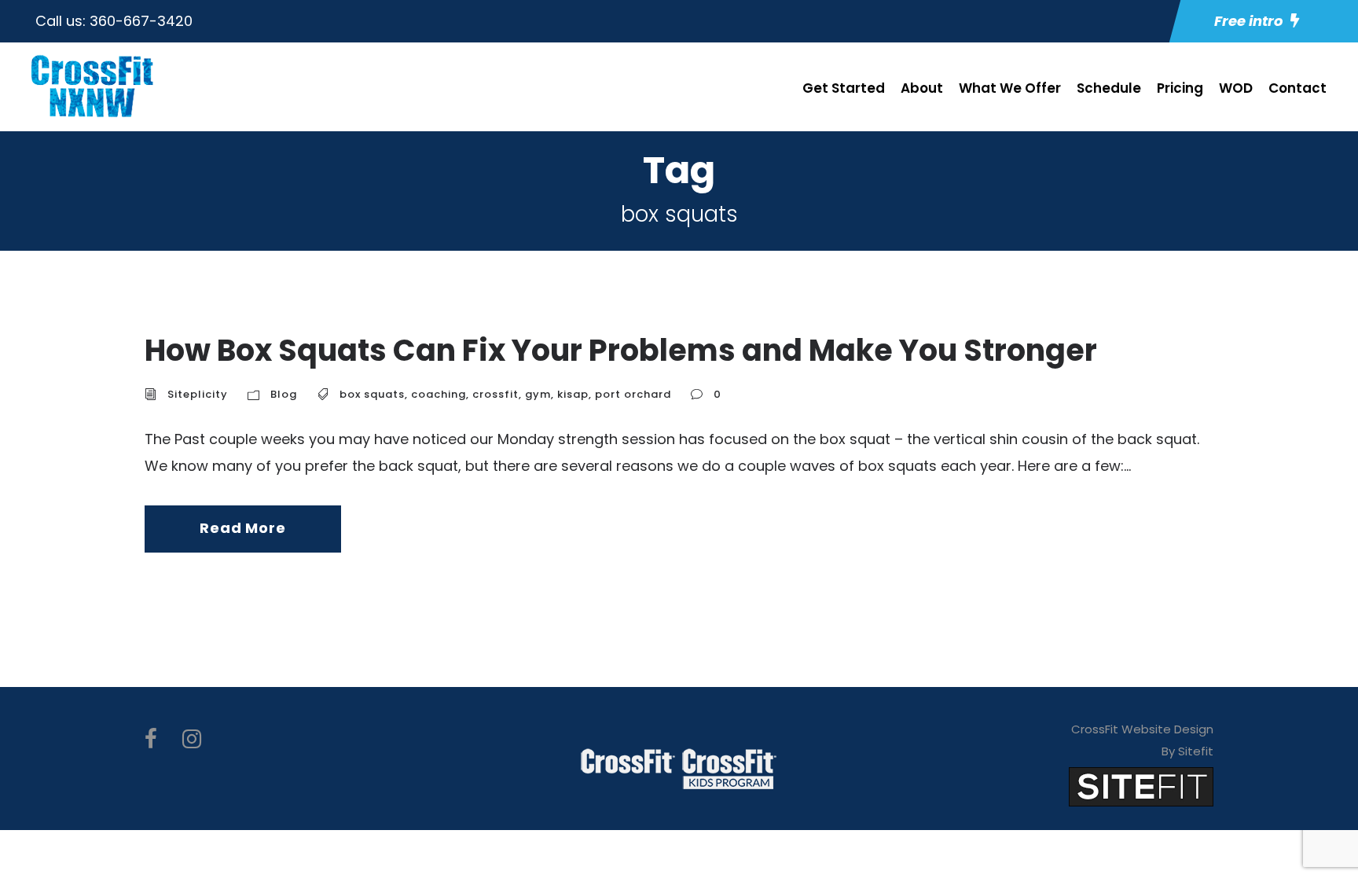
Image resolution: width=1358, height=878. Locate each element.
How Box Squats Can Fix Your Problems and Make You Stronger (621, 350)
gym (538, 394)
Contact (1297, 88)
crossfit (495, 394)
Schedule (1109, 88)
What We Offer (1010, 88)
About (922, 88)
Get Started (843, 88)
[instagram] (191, 739)
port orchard (633, 394)
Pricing (1180, 88)
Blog (283, 394)
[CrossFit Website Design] (1141, 785)
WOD (1236, 88)
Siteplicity (197, 394)
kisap (573, 394)
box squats (372, 394)
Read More (242, 528)
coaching (438, 394)
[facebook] (151, 739)
